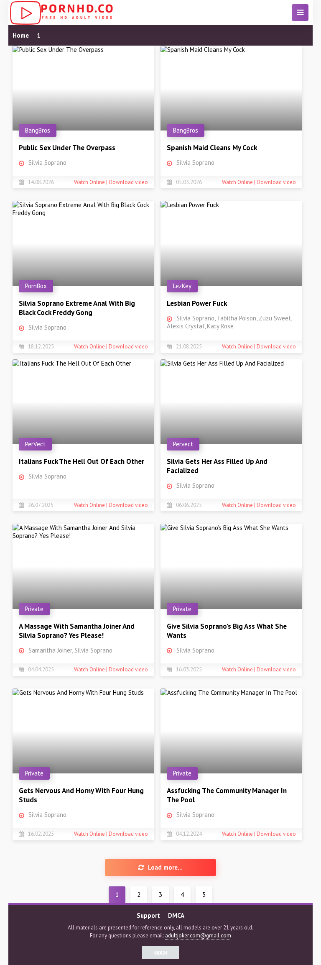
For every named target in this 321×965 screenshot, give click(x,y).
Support (148, 915)
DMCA (176, 915)
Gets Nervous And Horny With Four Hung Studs (81, 795)
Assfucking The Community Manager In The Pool (227, 795)
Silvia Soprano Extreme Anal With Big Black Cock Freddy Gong (77, 308)
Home (21, 35)
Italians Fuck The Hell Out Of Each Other (81, 461)
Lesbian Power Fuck (197, 303)
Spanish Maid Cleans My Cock (212, 147)
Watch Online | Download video (111, 182)
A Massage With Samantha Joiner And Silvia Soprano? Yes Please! (77, 631)
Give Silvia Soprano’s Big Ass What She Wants (227, 631)
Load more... (165, 867)
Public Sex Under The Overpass (67, 147)
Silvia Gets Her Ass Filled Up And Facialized (217, 466)
